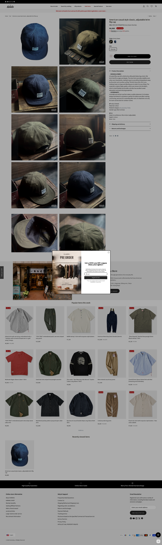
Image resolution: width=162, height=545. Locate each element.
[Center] (109, 252)
